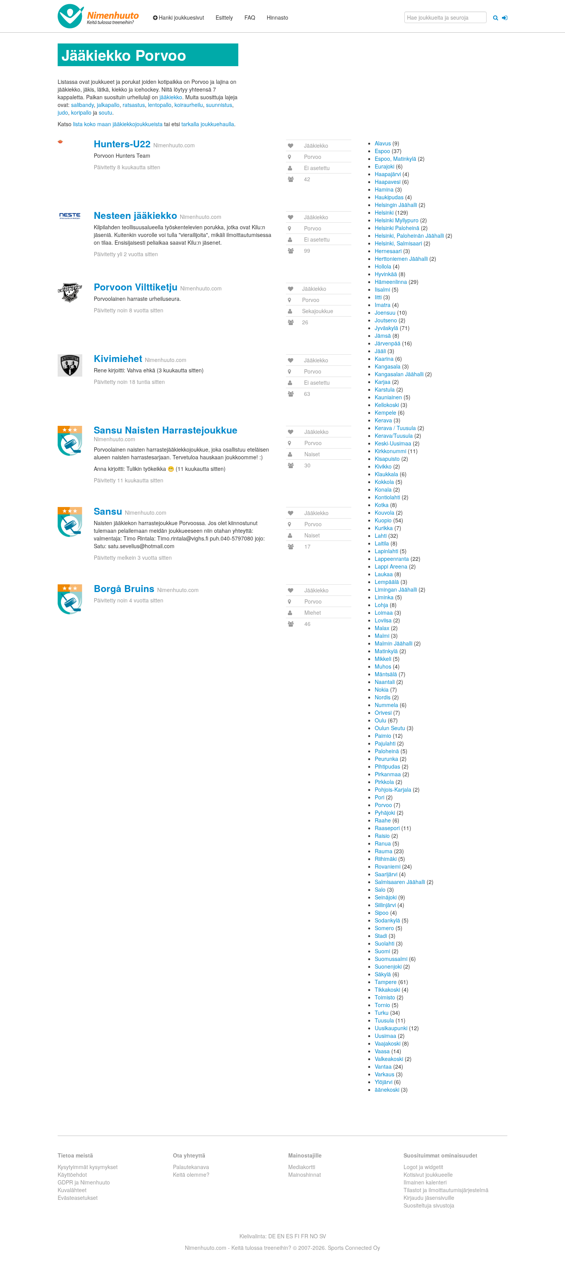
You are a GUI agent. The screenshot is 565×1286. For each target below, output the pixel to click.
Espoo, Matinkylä (395, 158)
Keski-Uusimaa (393, 443)
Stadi (381, 935)
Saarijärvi (386, 874)
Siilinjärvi (385, 905)
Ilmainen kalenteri (425, 1182)
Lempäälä (387, 581)
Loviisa (383, 620)
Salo (380, 889)
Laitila (382, 543)
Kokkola (384, 481)
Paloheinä (387, 751)
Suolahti (384, 943)
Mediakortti (301, 1167)
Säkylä (383, 974)
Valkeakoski (389, 1058)
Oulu (380, 720)
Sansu (108, 511)
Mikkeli (383, 658)
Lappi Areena (391, 566)
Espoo (382, 151)
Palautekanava (191, 1167)
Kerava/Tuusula (394, 435)
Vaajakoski (387, 1043)
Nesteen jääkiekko (135, 215)
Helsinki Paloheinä (397, 228)
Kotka (382, 505)
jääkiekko (171, 97)
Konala (383, 489)
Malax (382, 628)
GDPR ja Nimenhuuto (84, 1182)
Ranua (383, 843)
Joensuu (385, 312)
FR (304, 1236)
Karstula (385, 389)
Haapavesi (387, 181)
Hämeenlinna (391, 281)
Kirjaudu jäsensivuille (429, 1197)
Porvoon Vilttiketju (136, 287)
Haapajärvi (388, 174)
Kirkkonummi (390, 451)
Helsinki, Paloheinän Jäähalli (409, 235)
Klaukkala (386, 474)
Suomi (382, 951)
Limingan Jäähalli (396, 589)
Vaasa (382, 1051)
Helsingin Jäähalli (396, 204)
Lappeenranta (392, 558)
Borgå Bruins (124, 588)
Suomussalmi (391, 958)
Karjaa (383, 381)
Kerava (383, 420)
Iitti (378, 297)
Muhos (383, 666)
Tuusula (384, 1020)
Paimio (383, 735)
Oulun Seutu (390, 728)
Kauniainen (388, 397)
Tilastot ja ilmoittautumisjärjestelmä (446, 1190)
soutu (105, 112)
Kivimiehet (118, 358)
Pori (379, 797)
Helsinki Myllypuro (397, 220)
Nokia (382, 689)
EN (280, 1236)
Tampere (386, 982)
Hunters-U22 (122, 143)
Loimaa (384, 612)
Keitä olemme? (191, 1174)
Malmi (382, 635)
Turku (382, 1012)
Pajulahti (385, 743)
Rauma (383, 851)
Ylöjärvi (383, 1082)
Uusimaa (385, 1035)
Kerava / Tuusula (395, 428)
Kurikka (384, 528)
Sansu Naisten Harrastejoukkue (166, 430)
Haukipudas (389, 197)
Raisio (382, 835)
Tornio (382, 1005)
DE (272, 1236)
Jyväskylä (386, 328)
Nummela (386, 705)
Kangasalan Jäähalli (399, 374)
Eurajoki (384, 166)
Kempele (385, 412)
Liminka (384, 597)
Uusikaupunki (391, 1028)
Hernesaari (388, 251)
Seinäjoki (386, 897)
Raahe (383, 820)
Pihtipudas (387, 766)
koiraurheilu (188, 104)
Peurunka (386, 758)
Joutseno (386, 320)
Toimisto (385, 997)
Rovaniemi (387, 866)
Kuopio (383, 520)
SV (322, 1236)
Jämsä (383, 335)
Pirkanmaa (388, 774)
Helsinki (384, 212)
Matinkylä (386, 651)
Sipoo (382, 912)
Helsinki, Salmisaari (398, 243)
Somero (384, 928)
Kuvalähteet (72, 1190)
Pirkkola (384, 782)
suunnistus (219, 104)
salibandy (82, 104)
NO (314, 1236)
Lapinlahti (386, 551)
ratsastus (134, 104)
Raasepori (387, 828)
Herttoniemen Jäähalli (401, 258)
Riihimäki (386, 858)
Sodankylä (387, 920)
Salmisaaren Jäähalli (400, 882)
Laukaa (384, 574)
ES (289, 1236)
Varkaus (384, 1074)
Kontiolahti (387, 497)
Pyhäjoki (385, 812)
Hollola (383, 266)
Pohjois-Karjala (393, 789)
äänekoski (387, 1089)
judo (63, 112)
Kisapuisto (387, 458)
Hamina (384, 189)
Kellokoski (387, 405)
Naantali (385, 682)
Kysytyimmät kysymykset (88, 1167)
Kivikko (383, 466)
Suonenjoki (388, 966)
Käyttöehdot (72, 1174)
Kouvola (384, 512)
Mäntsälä (386, 674)
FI (296, 1236)
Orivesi (383, 712)
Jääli (380, 351)
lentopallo (159, 104)
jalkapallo (108, 104)
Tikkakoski (387, 989)
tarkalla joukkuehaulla (207, 124)
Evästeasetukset (78, 1197)
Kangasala (387, 366)
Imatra (383, 305)
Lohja (381, 605)
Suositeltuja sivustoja (429, 1205)
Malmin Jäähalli (393, 643)
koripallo (81, 112)
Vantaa (383, 1066)
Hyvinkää (386, 274)
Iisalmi (382, 289)
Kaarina (384, 358)
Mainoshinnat (304, 1174)
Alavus (383, 143)
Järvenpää (387, 343)
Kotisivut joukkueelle (428, 1174)
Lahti (381, 535)
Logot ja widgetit (423, 1167)
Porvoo (383, 805)
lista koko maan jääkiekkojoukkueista (118, 124)
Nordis (383, 697)
